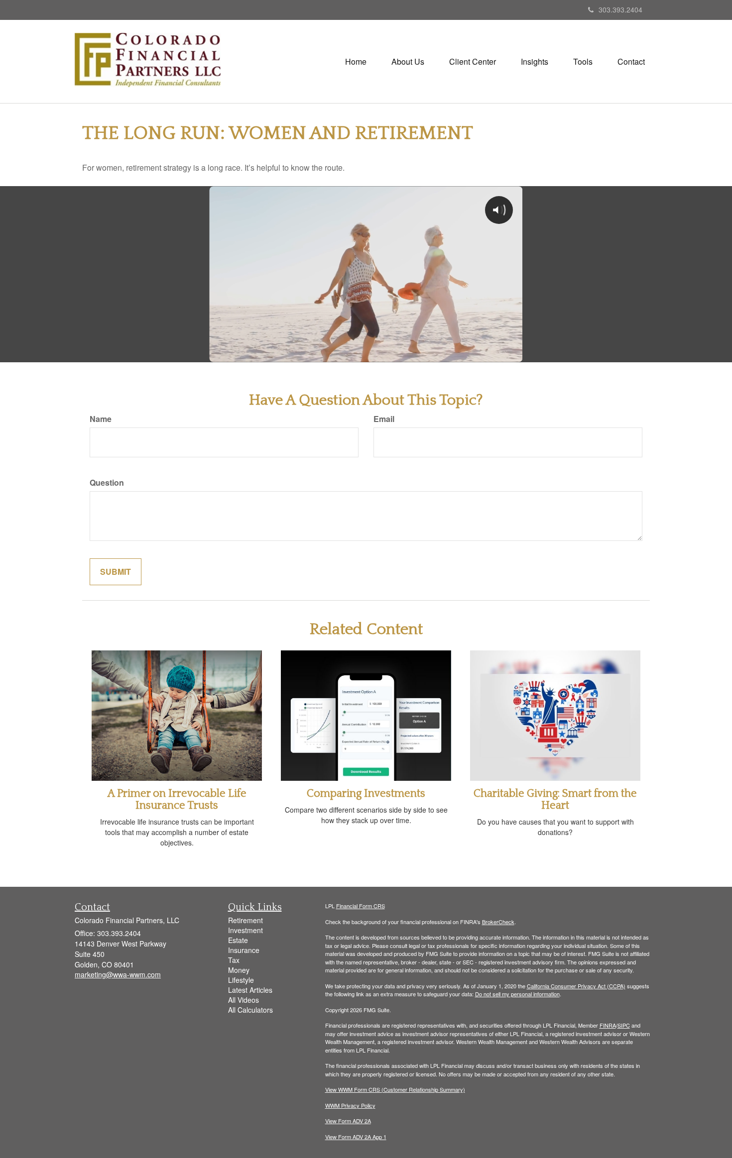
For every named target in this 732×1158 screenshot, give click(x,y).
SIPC (623, 1025)
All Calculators (250, 1010)
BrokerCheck (498, 922)
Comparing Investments (366, 793)
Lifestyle (241, 980)
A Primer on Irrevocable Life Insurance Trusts (177, 799)
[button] (408, 62)
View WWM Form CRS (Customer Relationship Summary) (395, 1089)
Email (383, 419)
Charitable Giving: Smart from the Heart (555, 799)
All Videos (243, 1000)
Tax (234, 960)
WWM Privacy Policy (350, 1105)
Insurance (243, 950)
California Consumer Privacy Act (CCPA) (576, 986)
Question (107, 482)
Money (238, 970)
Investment (245, 930)
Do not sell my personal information (517, 994)
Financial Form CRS (360, 906)
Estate (238, 940)
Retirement (245, 920)
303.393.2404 (620, 9)
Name (101, 419)
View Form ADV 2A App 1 (355, 1137)
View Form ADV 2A (348, 1121)
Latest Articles (250, 990)
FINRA (608, 1025)
